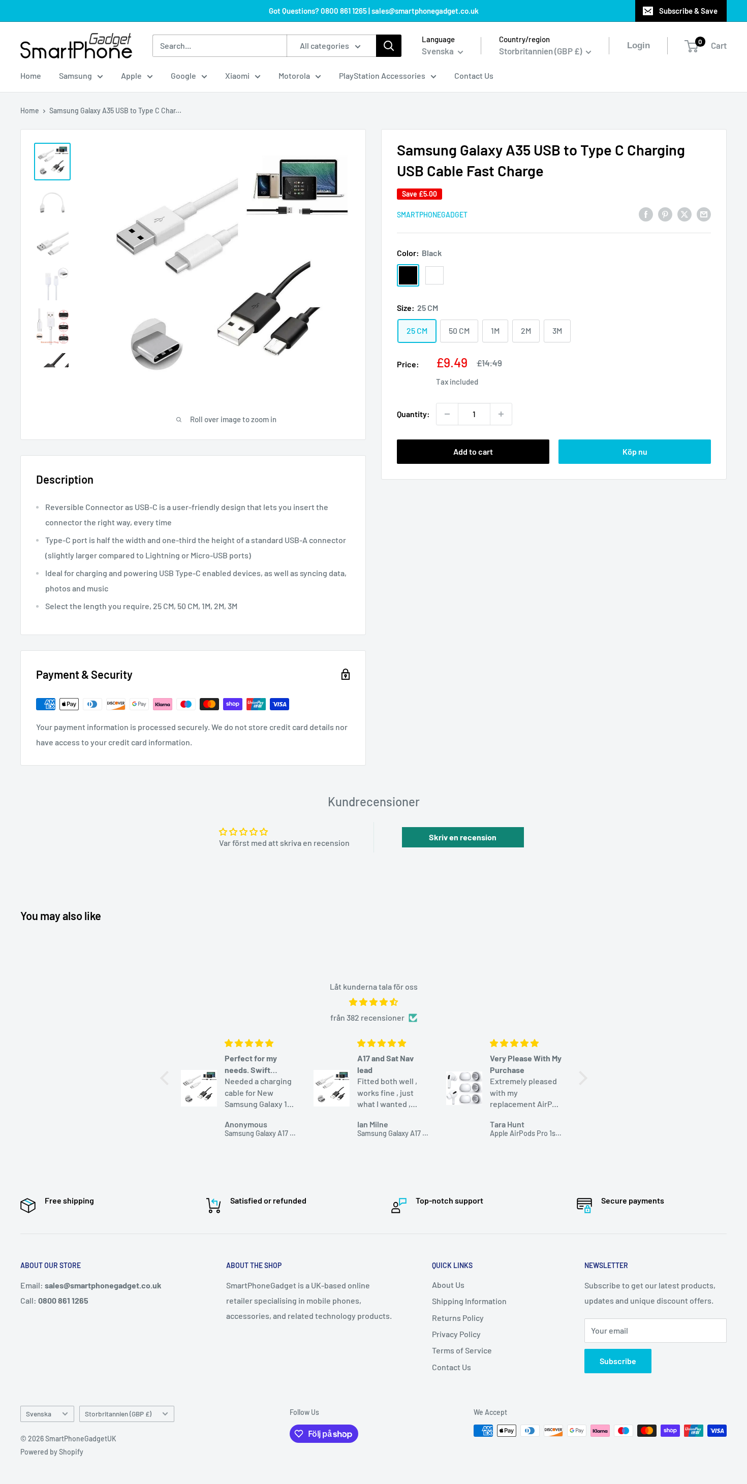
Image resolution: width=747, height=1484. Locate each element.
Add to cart (473, 451)
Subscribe (618, 1361)
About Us (448, 1284)
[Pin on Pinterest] (665, 214)
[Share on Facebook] (646, 214)
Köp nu (634, 451)
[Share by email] (704, 214)
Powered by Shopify (51, 1451)
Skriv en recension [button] (462, 837)
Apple (131, 75)
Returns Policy (458, 1317)
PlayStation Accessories (382, 75)
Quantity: (413, 414)
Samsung (75, 75)
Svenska (38, 1413)
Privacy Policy (456, 1334)
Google (183, 75)
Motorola (294, 75)
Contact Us (473, 75)
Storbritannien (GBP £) (118, 1413)
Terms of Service (462, 1350)
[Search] (388, 46)
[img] (374, 1002)
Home (30, 75)
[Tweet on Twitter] (684, 214)
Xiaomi (237, 75)
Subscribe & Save (688, 10)
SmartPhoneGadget (432, 214)
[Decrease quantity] (447, 414)
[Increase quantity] (501, 414)
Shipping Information (469, 1301)
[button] (167, 1078)
